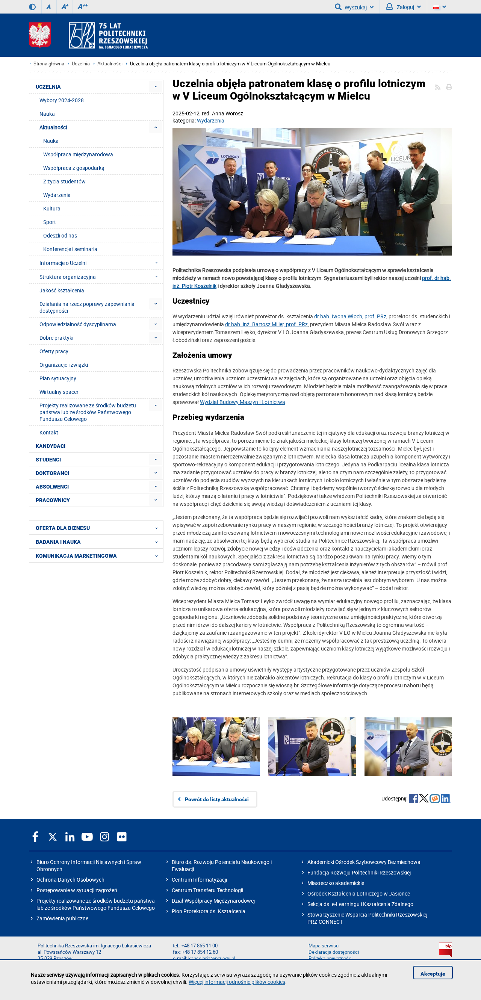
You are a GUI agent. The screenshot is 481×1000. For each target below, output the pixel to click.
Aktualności (110, 64)
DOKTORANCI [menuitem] (52, 473)
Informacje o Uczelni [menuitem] (62, 262)
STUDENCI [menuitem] (48, 460)
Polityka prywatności (330, 958)
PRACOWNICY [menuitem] (53, 500)
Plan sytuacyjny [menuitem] (57, 378)
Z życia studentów (64, 181)
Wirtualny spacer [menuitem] (59, 391)
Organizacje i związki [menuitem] (63, 364)
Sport (49, 221)
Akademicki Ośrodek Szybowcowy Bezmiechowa (363, 861)
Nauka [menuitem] (47, 113)
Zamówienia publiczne (62, 918)
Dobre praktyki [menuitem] (56, 337)
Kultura (52, 208)
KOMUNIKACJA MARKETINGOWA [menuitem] (76, 556)
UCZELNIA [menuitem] (48, 87)
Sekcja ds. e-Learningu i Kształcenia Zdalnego (360, 904)
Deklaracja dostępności (334, 952)
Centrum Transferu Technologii (207, 890)
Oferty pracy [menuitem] (53, 351)
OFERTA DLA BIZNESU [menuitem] (63, 528)
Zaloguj (405, 7)
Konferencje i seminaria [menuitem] (70, 249)
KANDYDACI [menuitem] (50, 446)
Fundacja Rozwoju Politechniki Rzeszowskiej (359, 872)
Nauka (51, 140)
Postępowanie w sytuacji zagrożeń (76, 890)
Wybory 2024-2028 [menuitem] (61, 100)
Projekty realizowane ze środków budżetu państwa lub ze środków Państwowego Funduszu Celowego (95, 904)
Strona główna (48, 64)
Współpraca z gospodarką (73, 167)
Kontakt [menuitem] (48, 432)
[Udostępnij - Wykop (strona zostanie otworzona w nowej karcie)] (435, 799)
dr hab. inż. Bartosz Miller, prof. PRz (266, 324)
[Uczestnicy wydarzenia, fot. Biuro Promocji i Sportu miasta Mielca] (312, 192)
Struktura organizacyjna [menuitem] (67, 276)
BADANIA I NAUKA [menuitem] (58, 542)
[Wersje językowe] (439, 7)
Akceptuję (432, 974)
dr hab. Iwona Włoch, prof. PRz (350, 316)
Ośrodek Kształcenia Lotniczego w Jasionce (358, 893)
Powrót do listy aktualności (217, 799)
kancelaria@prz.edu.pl (211, 958)
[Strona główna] (88, 35)
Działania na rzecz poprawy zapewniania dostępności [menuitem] (87, 307)
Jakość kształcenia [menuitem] (61, 290)
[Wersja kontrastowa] (32, 7)
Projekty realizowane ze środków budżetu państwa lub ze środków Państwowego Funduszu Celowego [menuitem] (87, 412)
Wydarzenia (210, 120)
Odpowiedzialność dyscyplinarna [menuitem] (77, 324)
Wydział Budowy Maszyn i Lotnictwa (242, 401)
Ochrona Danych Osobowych (70, 879)
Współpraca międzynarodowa (78, 154)
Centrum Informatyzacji (199, 879)
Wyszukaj (356, 7)
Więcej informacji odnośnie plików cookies (237, 981)
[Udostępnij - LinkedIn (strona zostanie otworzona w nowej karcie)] (446, 799)
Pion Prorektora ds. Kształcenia (208, 911)
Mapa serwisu (324, 946)
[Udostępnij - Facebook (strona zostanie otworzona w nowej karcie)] (413, 799)
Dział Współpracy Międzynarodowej (213, 900)
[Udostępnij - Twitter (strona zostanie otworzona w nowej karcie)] (424, 799)
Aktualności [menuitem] (53, 127)
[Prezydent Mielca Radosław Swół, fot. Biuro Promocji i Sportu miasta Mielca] (408, 758)
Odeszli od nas (60, 235)
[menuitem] (155, 86)
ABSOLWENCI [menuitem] (52, 487)
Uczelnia (81, 64)
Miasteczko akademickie (335, 883)
